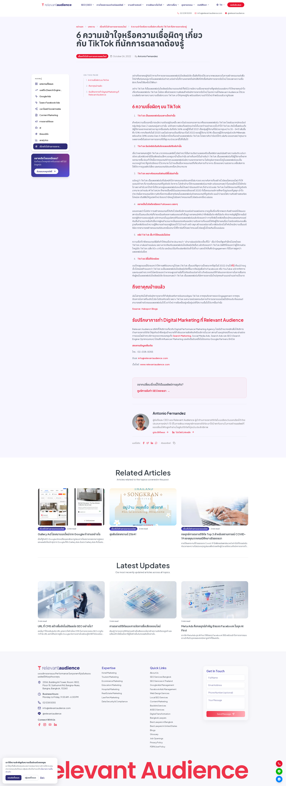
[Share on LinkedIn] (152, 443)
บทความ (91, 26)
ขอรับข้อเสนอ (235, 4)
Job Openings (156, 738)
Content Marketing (159, 701)
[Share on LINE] (156, 443)
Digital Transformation (160, 714)
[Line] (279, 771)
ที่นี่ (232, 265)
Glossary (154, 734)
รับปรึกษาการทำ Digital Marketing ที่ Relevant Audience (104, 93)
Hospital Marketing (110, 689)
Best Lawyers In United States (163, 726)
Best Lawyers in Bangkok (161, 722)
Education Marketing (111, 685)
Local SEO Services (159, 697)
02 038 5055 (49, 702)
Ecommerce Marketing (112, 681)
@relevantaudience (52, 713)
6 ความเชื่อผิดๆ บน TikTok (98, 80)
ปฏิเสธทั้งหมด (30, 777)
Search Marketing (182, 335)
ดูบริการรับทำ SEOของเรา (153, 390)
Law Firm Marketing (110, 697)
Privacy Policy (156, 742)
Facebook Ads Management (163, 689)
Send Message (224, 714)
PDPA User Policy (157, 746)
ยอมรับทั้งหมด (13, 777)
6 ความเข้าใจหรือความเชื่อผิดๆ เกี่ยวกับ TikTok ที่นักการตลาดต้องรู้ (159, 26)
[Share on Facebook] (143, 443)
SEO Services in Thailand (161, 681)
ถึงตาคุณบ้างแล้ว (95, 86)
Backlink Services (158, 705)
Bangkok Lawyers (158, 718)
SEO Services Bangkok (160, 677)
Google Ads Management (162, 685)
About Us (154, 673)
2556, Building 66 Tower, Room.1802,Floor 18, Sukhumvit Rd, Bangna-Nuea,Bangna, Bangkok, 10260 (61, 685)
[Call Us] (279, 763)
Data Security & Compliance (115, 701)
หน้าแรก (79, 26)
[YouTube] (50, 724)
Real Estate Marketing (112, 693)
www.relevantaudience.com (155, 364)
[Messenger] (279, 779)
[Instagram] (44, 724)
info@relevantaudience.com (153, 358)
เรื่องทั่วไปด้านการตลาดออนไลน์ (113, 26)
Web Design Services (159, 693)
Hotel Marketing (109, 673)
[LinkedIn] (55, 724)
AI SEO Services (157, 709)
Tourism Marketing (110, 677)
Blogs (153, 730)
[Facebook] (39, 724)
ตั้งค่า (42, 777)
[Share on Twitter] (148, 443)
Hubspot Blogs (150, 308)
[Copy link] (174, 443)
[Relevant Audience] (57, 5)
